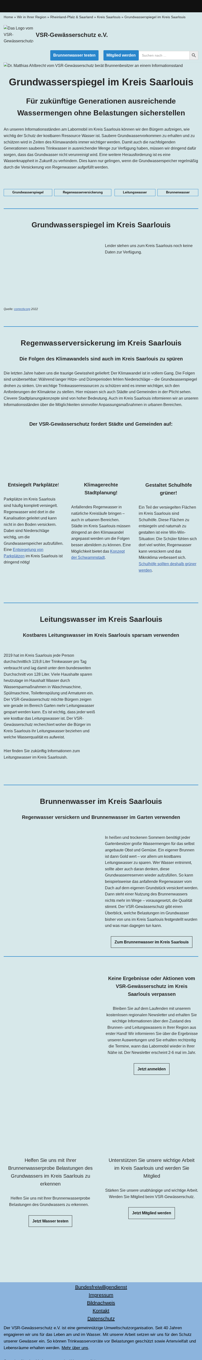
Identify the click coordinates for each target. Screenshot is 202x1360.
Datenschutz (101, 1318)
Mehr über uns (75, 1347)
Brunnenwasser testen (74, 55)
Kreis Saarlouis (108, 17)
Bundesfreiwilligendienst (101, 1287)
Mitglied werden (121, 55)
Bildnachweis (101, 1303)
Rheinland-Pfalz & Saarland (71, 17)
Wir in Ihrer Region (31, 17)
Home (8, 17)
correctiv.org (22, 309)
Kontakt (101, 1310)
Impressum (101, 1295)
